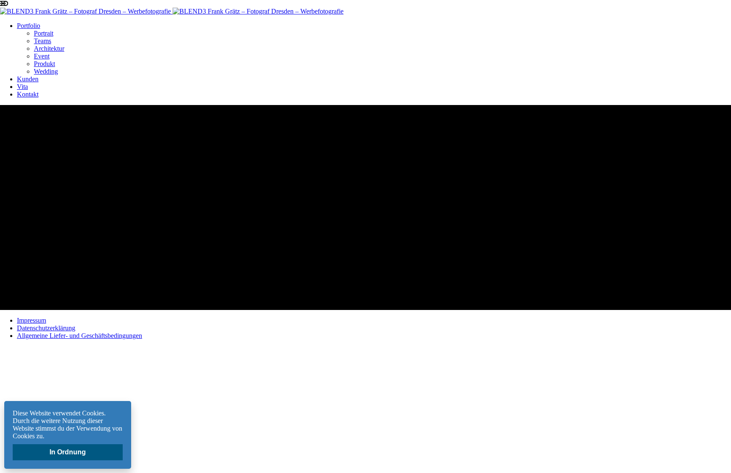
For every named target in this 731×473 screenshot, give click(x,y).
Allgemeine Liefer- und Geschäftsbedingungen (79, 335)
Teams (42, 40)
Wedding (46, 71)
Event (41, 56)
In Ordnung (67, 452)
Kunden (27, 79)
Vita (22, 86)
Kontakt (27, 94)
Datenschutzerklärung (46, 328)
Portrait (43, 33)
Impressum (31, 320)
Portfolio (28, 25)
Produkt (44, 63)
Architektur (49, 48)
